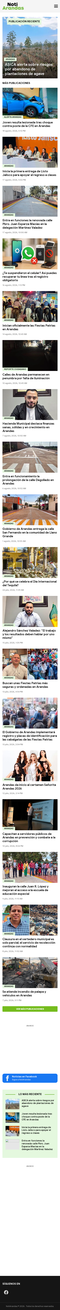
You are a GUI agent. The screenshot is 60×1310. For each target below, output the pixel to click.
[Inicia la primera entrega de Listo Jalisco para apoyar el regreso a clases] (30, 152)
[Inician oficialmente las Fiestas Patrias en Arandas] (30, 306)
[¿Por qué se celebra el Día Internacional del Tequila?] (30, 562)
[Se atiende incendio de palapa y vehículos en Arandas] (30, 972)
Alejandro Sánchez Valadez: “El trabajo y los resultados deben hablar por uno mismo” (29, 634)
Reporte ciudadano (15, 369)
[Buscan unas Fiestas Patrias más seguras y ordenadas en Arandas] (30, 664)
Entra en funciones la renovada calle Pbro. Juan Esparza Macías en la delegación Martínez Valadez (27, 224)
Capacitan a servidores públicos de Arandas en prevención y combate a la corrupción (28, 837)
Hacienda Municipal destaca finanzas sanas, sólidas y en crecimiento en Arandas (28, 427)
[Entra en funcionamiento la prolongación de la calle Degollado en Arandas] (30, 457)
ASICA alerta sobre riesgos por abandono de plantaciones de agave (38, 1103)
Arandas (10, 59)
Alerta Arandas (12, 117)
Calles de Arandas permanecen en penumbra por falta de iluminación (26, 376)
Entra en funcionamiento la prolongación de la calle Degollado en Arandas (28, 480)
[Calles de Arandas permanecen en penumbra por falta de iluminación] (30, 355)
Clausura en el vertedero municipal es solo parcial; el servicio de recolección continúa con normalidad (28, 942)
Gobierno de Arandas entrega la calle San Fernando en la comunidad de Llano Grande (29, 532)
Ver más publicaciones (30, 1009)
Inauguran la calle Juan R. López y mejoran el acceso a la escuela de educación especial (25, 890)
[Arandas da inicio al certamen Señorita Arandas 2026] (30, 765)
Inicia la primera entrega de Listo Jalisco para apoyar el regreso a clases (29, 173)
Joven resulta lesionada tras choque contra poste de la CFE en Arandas (27, 124)
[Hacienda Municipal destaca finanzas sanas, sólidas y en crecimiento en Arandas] (30, 404)
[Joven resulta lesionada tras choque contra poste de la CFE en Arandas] (30, 103)
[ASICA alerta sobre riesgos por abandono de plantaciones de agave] (30, 47)
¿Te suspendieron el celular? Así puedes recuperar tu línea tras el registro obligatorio (29, 276)
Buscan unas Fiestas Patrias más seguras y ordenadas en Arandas (25, 685)
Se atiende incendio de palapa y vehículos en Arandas (24, 993)
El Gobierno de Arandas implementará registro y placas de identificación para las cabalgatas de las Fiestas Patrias (29, 735)
